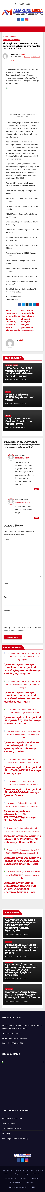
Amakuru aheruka (8, 39)
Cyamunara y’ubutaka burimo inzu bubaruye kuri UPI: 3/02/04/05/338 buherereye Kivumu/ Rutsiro (22, 747)
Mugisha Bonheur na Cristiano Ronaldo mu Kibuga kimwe (18, 421)
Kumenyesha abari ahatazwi (17, 1187)
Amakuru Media (20, 380)
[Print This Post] (3, 36)
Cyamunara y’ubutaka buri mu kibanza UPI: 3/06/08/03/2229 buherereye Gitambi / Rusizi (22, 860)
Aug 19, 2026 (10, 979)
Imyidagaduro (35, 1178)
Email (6, 597)
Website (7, 611)
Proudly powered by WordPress (11, 1170)
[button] (42, 29)
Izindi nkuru (29, 1182)
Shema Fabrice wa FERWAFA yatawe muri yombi (19, 397)
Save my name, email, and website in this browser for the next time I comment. (22, 629)
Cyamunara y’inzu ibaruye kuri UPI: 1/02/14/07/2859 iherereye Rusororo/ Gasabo (22, 720)
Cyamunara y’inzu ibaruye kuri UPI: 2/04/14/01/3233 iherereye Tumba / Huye (22, 770)
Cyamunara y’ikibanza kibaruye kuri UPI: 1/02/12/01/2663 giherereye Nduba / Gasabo (20, 816)
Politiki (33, 1187)
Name (6, 583)
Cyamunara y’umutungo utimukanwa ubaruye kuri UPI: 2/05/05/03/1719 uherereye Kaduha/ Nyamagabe (22, 669)
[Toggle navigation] (23, 29)
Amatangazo (16, 1174)
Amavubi (27, 57)
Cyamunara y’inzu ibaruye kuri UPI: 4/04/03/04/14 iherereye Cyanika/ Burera (22, 792)
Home (6, 1174)
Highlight (9, 365)
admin (23, 54)
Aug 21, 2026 (10, 934)
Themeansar (39, 1170)
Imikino (18, 39)
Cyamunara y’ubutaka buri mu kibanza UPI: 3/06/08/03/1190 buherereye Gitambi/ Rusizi (22, 839)
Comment (8, 539)
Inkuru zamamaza (15, 1182)
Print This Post (10, 36)
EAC (32, 57)
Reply (36, 489)
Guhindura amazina (10, 1178)
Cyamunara (9, 917)
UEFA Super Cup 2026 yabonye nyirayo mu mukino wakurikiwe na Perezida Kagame (19, 372)
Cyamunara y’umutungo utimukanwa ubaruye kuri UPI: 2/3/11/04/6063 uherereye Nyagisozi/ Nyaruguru (22, 697)
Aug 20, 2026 (10, 956)
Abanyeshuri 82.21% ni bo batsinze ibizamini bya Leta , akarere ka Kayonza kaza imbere (22, 948)
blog (26, 1174)
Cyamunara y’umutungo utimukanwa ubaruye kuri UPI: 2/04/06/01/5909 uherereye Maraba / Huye (20, 887)
